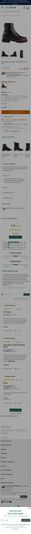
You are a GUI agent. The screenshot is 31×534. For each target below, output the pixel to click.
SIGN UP (25, 520)
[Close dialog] (29, 508)
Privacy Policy (15, 528)
